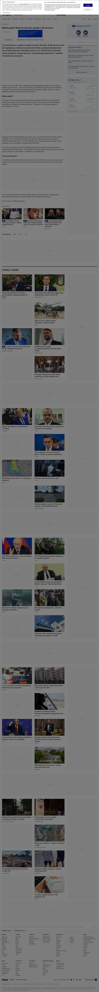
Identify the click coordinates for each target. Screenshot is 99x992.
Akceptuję (88, 5)
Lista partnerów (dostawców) (49, 9)
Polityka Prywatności (6, 12)
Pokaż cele (87, 9)
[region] (49, 7)
